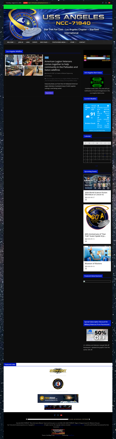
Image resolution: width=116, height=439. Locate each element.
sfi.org (61, 427)
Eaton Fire (57, 78)
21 (105, 155)
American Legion (50, 78)
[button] (14, 42)
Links (28, 42)
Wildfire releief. (73, 80)
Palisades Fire (75, 78)
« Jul (96, 166)
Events (35, 42)
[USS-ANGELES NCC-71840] (58, 10)
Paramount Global (39, 425)
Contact (82, 42)
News (46, 57)
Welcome (10, 42)
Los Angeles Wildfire (66, 78)
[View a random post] (109, 42)
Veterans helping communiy (62, 80)
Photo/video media (59, 42)
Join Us (20, 42)
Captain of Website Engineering (65, 73)
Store (72, 42)
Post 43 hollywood (49, 80)
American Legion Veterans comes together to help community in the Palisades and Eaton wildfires (61, 65)
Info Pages (43, 42)
